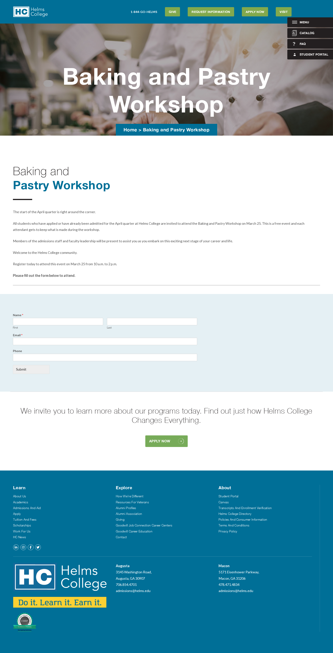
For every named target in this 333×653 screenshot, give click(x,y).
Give (172, 12)
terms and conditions (234, 525)
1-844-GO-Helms (144, 12)
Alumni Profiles (126, 508)
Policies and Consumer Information (243, 519)
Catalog (307, 33)
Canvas (224, 502)
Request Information (211, 12)
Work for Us (22, 531)
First (15, 327)
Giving (120, 519)
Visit (284, 12)
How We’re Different (129, 496)
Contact (121, 537)
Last (109, 327)
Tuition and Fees (24, 519)
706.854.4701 (126, 584)
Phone (17, 351)
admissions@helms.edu (133, 591)
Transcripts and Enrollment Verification (245, 508)
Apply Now (255, 12)
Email (18, 335)
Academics (20, 502)
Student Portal (314, 54)
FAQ (303, 44)
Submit (21, 369)
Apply (17, 513)
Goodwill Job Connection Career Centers (144, 525)
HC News (19, 537)
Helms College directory (235, 513)
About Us (19, 496)
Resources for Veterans (132, 502)
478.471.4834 (229, 584)
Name (18, 315)
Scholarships (22, 525)
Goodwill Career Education (134, 531)
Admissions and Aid (27, 508)
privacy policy (228, 531)
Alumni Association (129, 513)
